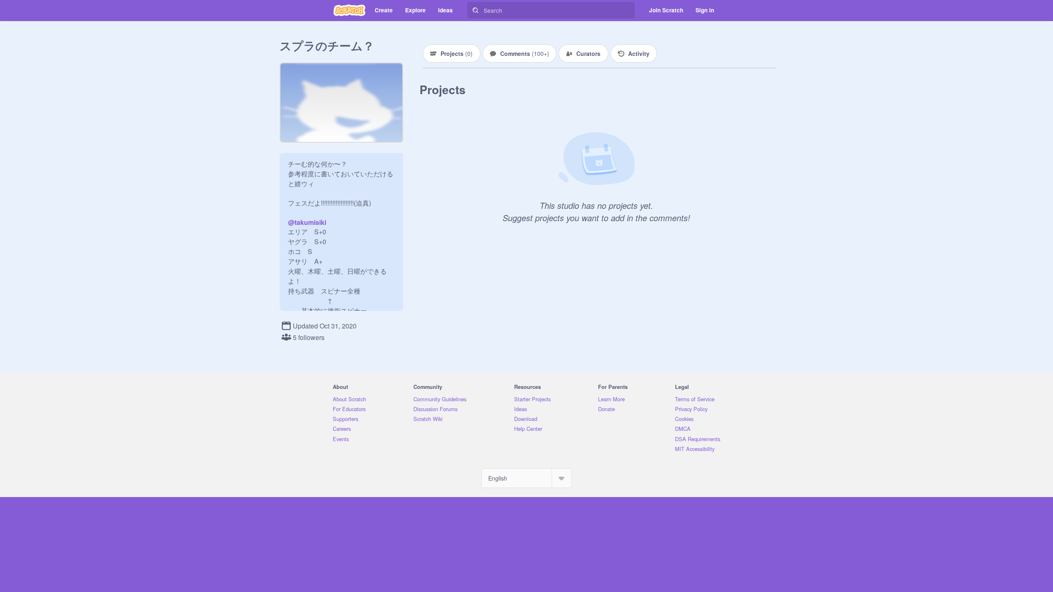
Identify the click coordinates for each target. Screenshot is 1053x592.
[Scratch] (349, 10)
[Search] (475, 10)
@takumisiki (307, 222)
